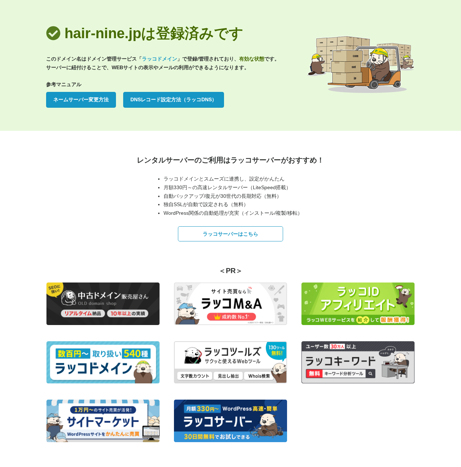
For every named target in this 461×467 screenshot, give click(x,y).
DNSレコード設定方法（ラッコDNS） (173, 99)
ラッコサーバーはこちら (230, 234)
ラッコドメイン (159, 59)
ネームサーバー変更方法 (81, 99)
